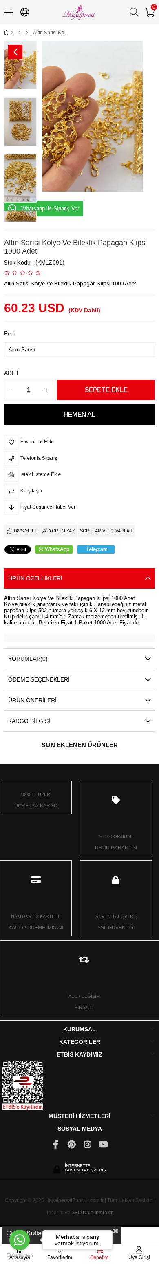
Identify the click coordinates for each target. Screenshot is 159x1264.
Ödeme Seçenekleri (39, 679)
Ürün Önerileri (32, 700)
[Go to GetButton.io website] (20, 1255)
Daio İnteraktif (98, 1212)
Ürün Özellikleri (35, 578)
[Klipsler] (27, 32)
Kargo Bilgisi (29, 721)
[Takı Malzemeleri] (19, 32)
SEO (76, 1212)
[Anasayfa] (12, 32)
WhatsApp (57, 549)
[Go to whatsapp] (19, 1240)
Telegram (97, 549)
